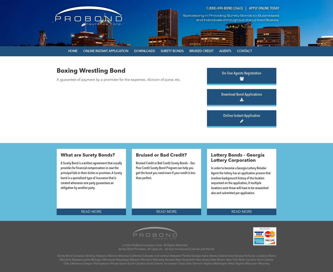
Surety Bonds (172, 51)
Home (72, 51)
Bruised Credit (201, 51)
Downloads (144, 51)
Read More (91, 212)
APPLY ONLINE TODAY (264, 8)
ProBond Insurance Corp (147, 245)
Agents (225, 51)
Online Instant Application (105, 51)
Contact (244, 51)
